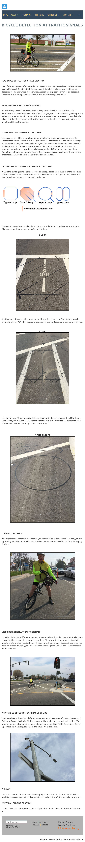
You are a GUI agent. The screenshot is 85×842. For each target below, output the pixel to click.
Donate (45, 824)
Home (34, 822)
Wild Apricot (57, 839)
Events (36, 824)
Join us (42, 822)
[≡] (78, 14)
